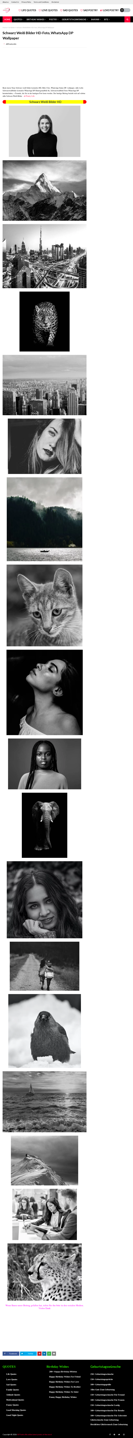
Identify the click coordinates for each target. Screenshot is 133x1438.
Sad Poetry (90, 10)
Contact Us (15, 2)
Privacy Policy (26, 2)
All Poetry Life (11, 44)
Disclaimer (55, 2)
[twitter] (119, 1434)
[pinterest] (114, 1434)
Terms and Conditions (41, 2)
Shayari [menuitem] (95, 19)
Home (5, 27)
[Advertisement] (45, 68)
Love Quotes (50, 10)
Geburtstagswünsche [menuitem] (74, 19)
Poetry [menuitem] (53, 19)
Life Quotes (29, 10)
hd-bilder (12, 27)
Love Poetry (111, 10)
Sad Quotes (70, 10)
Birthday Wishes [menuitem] (35, 19)
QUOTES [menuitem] (18, 19)
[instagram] (124, 1434)
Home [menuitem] (7, 19)
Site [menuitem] (106, 19)
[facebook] (110, 1434)
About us (6, 2)
